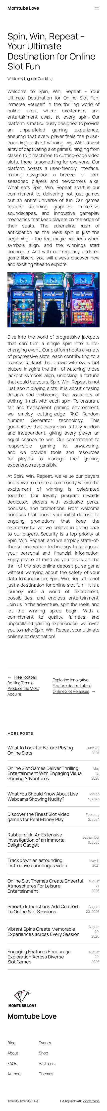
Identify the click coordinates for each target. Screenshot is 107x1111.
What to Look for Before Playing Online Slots (40, 750)
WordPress (91, 1101)
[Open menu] (97, 8)
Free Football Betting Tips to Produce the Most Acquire (23, 685)
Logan (29, 78)
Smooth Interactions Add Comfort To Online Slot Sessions (42, 909)
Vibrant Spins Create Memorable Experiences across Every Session (43, 931)
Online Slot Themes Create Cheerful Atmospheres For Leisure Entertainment (45, 886)
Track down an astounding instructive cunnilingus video (37, 863)
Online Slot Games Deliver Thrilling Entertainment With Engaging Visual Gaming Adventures (45, 773)
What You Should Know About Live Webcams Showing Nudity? (42, 796)
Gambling (45, 78)
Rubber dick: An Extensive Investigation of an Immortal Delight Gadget (36, 840)
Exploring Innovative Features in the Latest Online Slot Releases (72, 685)
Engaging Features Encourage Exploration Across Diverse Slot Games (39, 956)
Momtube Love (23, 8)
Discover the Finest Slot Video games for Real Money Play (38, 817)
